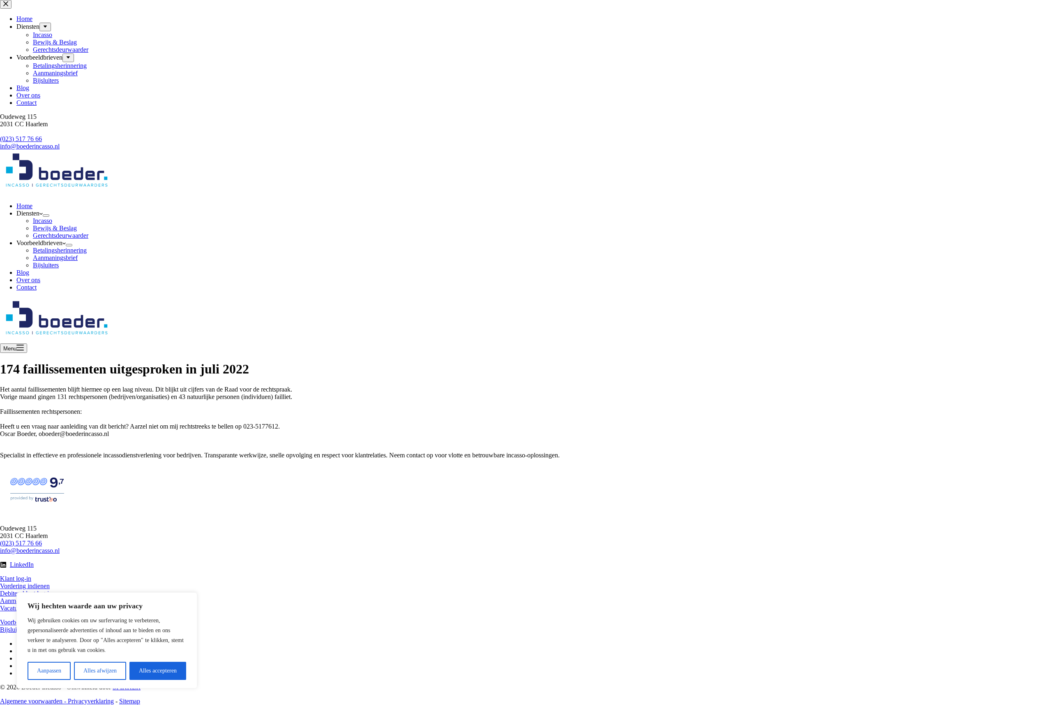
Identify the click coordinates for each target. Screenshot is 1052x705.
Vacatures (12, 608)
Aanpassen (49, 671)
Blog (22, 272)
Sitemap (129, 701)
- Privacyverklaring (88, 701)
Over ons (28, 279)
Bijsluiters (46, 265)
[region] (106, 640)
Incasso (42, 220)
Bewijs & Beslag (55, 228)
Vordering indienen (25, 585)
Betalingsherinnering (60, 250)
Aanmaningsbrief (55, 257)
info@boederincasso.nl (30, 550)
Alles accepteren (158, 671)
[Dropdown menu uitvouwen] (46, 215)
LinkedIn (22, 564)
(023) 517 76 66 (21, 543)
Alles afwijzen (100, 671)
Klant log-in (15, 578)
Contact (26, 287)
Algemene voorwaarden (31, 701)
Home (24, 205)
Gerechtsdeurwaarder (60, 235)
